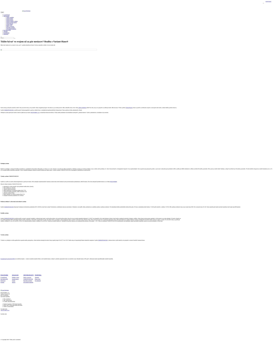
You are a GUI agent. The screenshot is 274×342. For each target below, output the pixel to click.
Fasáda (13, 280)
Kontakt (268, 1)
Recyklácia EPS (7, 30)
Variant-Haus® (9, 23)
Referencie (5, 34)
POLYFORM (113, 181)
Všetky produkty (10, 17)
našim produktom (82, 107)
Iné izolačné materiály (11, 29)
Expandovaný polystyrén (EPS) (8, 258)
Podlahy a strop (15, 277)
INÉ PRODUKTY (28, 275)
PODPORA (38, 275)
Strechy (13, 282)
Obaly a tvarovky (10, 26)
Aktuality (5, 31)
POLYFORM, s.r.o (35, 112)
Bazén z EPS (9, 25)
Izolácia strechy (9, 20)
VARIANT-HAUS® (9, 110)
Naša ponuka (6, 16)
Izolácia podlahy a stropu (12, 21)
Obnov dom (37, 279)
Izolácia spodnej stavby (11, 22)
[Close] (14, 38)
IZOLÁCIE (15, 275)
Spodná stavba (15, 279)
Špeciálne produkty (10, 27)
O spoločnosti (6, 14)
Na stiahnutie (6, 32)
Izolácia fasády (9, 18)
